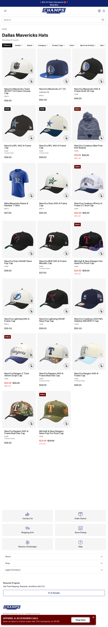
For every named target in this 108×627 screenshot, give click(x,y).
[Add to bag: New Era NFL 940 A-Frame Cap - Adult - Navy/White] (66, 137)
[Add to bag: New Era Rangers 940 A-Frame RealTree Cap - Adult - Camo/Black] (31, 423)
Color (71, 45)
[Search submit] (103, 20)
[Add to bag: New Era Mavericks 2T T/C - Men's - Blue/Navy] (66, 81)
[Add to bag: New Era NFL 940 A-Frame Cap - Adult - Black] (31, 137)
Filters (6, 45)
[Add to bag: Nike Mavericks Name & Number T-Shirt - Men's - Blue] (31, 195)
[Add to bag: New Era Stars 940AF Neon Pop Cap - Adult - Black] (31, 253)
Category (42, 45)
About (8, 556)
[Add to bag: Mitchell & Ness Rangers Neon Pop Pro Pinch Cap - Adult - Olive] (66, 423)
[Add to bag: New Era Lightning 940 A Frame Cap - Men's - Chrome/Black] (31, 311)
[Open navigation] (5, 10)
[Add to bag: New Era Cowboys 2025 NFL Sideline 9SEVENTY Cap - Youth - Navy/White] (101, 311)
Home (4, 29)
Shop (7, 563)
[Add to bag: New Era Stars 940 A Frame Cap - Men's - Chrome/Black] (66, 195)
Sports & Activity (87, 45)
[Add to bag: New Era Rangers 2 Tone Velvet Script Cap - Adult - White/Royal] (31, 365)
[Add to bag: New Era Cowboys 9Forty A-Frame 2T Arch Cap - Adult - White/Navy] (101, 195)
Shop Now (80, 620)
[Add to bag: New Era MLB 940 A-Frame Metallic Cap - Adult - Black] (66, 253)
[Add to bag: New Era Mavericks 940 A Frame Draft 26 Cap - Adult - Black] (101, 81)
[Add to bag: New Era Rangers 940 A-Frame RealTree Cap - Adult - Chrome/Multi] (66, 365)
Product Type (57, 45)
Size (102, 45)
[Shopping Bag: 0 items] (104, 10)
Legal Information (13, 570)
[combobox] (54, 20)
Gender (18, 45)
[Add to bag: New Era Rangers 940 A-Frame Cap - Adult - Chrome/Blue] (101, 365)
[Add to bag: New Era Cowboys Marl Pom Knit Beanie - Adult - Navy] (101, 137)
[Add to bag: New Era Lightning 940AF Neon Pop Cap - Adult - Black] (66, 311)
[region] (54, 3)
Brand (29, 45)
